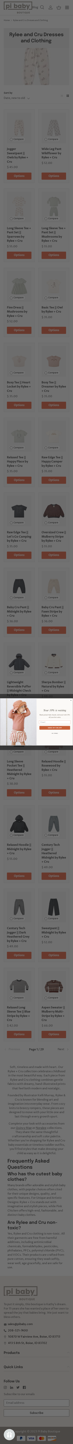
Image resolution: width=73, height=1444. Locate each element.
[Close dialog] (71, 700)
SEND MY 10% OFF (55, 728)
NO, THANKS (55, 733)
